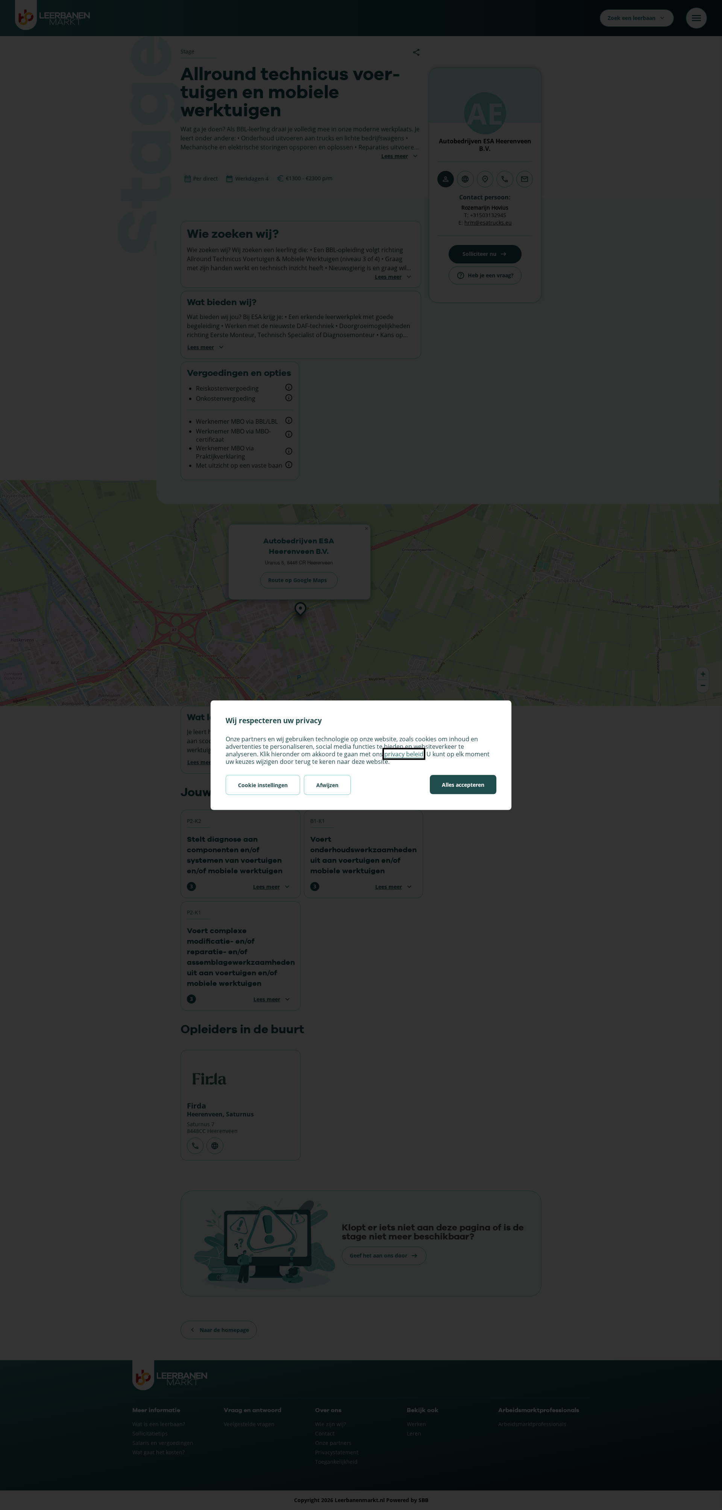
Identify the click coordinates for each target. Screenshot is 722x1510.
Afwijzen (327, 784)
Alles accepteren (463, 784)
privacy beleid (403, 754)
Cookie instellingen (263, 784)
